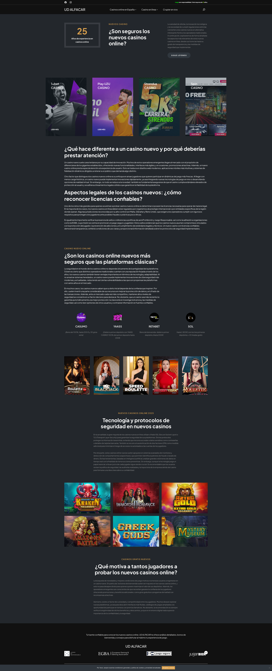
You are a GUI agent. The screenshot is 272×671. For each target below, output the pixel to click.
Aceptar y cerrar (168, 668)
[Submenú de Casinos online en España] (135, 9)
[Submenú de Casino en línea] (157, 9)
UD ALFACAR (74, 9)
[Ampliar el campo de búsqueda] (204, 9)
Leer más (55, 129)
